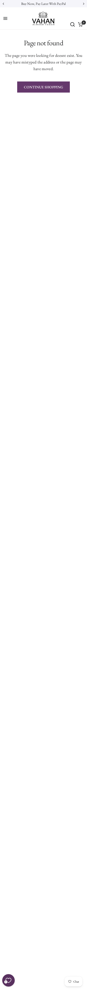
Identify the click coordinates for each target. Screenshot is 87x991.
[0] (79, 24)
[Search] (72, 24)
